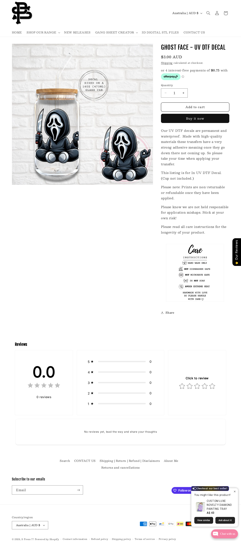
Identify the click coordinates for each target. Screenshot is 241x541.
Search (65, 460)
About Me (171, 460)
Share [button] (169, 312)
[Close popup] (235, 491)
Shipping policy (121, 539)
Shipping (167, 63)
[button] (43, 32)
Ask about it (225, 520)
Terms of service (145, 539)
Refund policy (99, 539)
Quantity (167, 85)
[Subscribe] (78, 490)
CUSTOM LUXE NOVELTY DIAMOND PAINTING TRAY (219, 504)
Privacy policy (167, 539)
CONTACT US (85, 460)
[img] (43, 386)
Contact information (75, 539)
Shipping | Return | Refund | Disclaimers (130, 460)
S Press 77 (27, 539)
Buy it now (195, 118)
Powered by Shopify (47, 539)
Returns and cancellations (120, 467)
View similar (203, 520)
